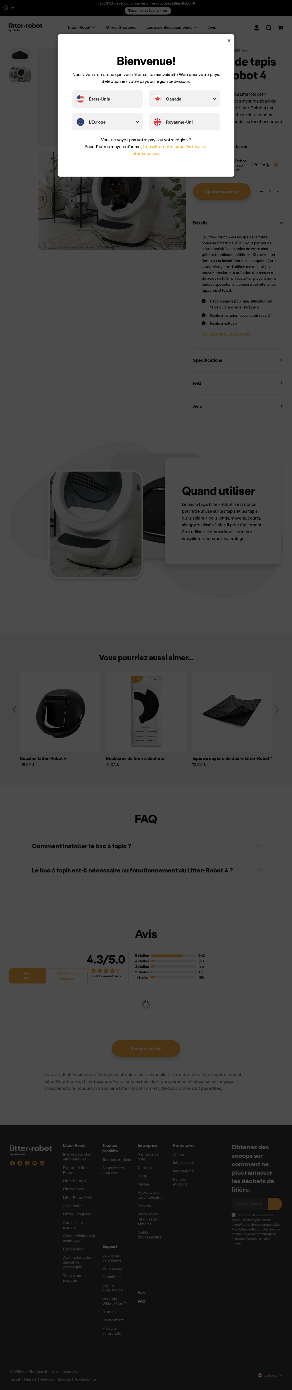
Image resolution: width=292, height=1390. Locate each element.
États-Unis (99, 99)
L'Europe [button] (97, 122)
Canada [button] (173, 99)
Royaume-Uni (179, 122)
